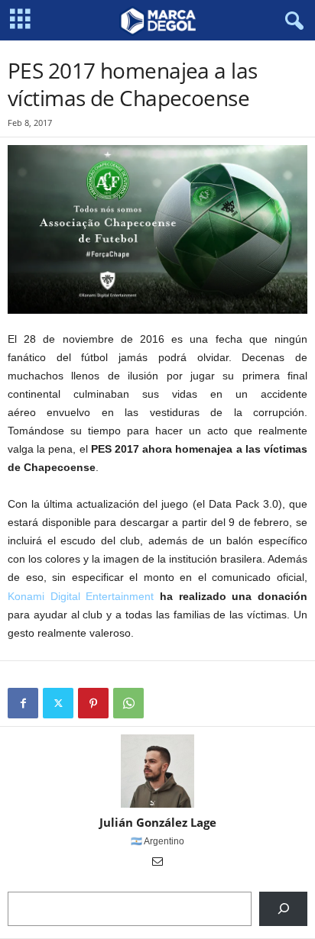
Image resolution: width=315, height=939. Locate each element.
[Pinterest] (93, 703)
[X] (58, 703)
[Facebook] (23, 703)
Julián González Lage (157, 822)
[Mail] (157, 862)
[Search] (283, 909)
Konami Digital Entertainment (81, 596)
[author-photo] (157, 771)
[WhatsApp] (128, 703)
